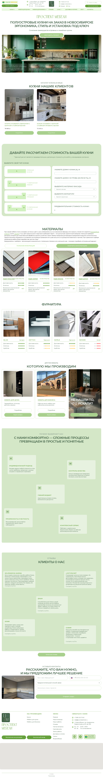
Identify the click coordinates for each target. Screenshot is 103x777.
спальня (7, 233)
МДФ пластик (8, 279)
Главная (55, 717)
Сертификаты (57, 729)
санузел (16, 233)
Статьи (55, 736)
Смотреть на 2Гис (10, 633)
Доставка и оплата (59, 734)
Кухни (29, 717)
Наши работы (57, 722)
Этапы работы (57, 731)
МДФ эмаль (58, 279)
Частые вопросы (58, 726)
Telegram (63, 6)
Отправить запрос (68, 696)
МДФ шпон (83, 279)
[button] (93, 6)
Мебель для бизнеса (33, 722)
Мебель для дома (32, 719)
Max (69, 6)
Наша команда (57, 719)
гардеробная (95, 232)
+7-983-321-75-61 (79, 717)
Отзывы (55, 724)
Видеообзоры (57, 738)
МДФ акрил (33, 279)
